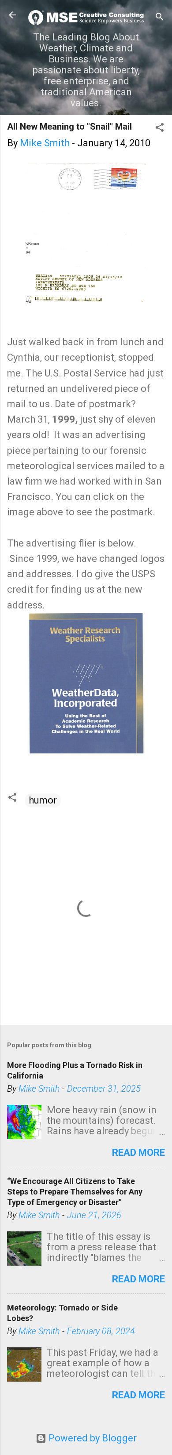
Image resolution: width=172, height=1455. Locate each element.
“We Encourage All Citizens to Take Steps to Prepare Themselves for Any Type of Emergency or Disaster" (74, 1191)
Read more (138, 1152)
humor (43, 800)
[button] (159, 128)
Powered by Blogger (91, 1438)
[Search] (159, 17)
